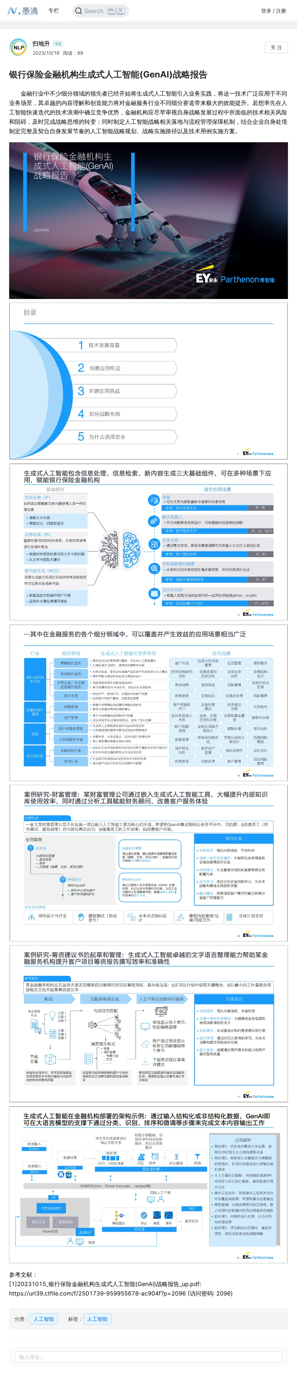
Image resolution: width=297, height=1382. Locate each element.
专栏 (53, 10)
